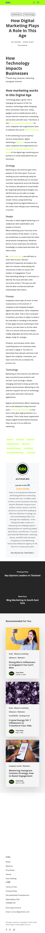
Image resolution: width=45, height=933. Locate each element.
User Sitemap (11, 879)
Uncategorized (24, 716)
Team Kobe (17, 42)
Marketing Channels (14, 448)
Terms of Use (11, 887)
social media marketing (15, 453)
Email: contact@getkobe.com (17, 912)
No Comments (22, 45)
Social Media (28, 448)
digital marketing (31, 130)
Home (8, 862)
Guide (11, 654)
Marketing (25, 444)
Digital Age (20, 439)
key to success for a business (21, 123)
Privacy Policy (11, 891)
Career (8, 874)
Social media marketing (20, 410)
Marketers (16, 14)
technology (31, 453)
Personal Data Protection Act (17, 895)
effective (20, 142)
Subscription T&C (13, 899)
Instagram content (15, 766)
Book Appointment (14, 908)
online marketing (16, 256)
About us (9, 866)
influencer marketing (21, 654)
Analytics (10, 439)
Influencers (13, 658)
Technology (29, 14)
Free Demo (10, 870)
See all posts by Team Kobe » (22, 553)
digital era (30, 439)
